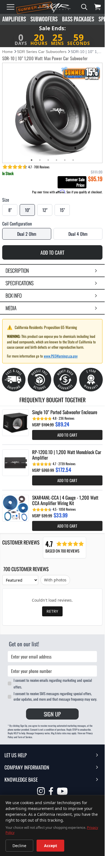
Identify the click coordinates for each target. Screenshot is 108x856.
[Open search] (84, 7)
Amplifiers (14, 19)
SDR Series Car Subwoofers (41, 51)
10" (27, 210)
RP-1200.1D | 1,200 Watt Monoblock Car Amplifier (66, 454)
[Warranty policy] (91, 379)
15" (62, 210)
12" (44, 210)
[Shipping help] (13, 379)
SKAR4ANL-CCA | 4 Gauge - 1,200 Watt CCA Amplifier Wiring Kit (65, 500)
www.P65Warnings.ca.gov (61, 356)
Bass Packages (78, 19)
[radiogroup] (52, 210)
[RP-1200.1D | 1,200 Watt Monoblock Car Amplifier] (15, 463)
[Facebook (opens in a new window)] (51, 791)
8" (10, 210)
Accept (50, 845)
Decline (19, 845)
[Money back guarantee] (65, 379)
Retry (52, 611)
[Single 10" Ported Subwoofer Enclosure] (15, 423)
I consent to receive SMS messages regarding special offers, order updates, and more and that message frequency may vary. (55, 696)
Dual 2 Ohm (26, 234)
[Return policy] (39, 379)
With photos (55, 580)
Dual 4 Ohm (78, 234)
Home (7, 51)
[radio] (9, 210)
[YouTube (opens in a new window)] (62, 792)
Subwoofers (44, 19)
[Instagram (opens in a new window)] (41, 791)
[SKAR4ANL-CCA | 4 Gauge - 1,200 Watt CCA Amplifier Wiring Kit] (15, 508)
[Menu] (10, 7)
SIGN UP (52, 714)
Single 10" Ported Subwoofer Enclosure (64, 412)
